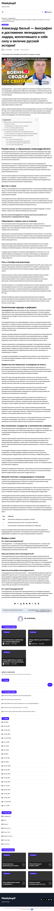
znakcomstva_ (34, 643)
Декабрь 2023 (6, 773)
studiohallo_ (31, 618)
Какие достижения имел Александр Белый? (19, 141)
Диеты (4, 820)
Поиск (6, 680)
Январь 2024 (6, 769)
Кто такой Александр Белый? (16, 139)
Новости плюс (6, 832)
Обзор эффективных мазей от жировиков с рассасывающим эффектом (13, 662)
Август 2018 (6, 805)
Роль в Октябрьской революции (14, 128)
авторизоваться (27, 674)
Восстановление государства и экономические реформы (21, 133)
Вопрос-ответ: (8, 137)
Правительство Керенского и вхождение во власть (20, 131)
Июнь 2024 (6, 750)
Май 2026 (5, 722)
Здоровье (5, 824)
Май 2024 (5, 754)
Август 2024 (6, 742)
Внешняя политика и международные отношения (19, 135)
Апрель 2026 (6, 726)
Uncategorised (5, 24)
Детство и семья (10, 124)
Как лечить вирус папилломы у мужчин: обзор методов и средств (19, 711)
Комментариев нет (25, 49)
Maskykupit (9, 3)
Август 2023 (6, 785)
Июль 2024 (6, 746)
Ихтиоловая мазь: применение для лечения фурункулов (13, 641)
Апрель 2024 (6, 758)
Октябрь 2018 (6, 797)
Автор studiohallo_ (8, 49)
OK (32, 909)
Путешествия (6, 840)
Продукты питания (7, 836)
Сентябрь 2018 (7, 801)
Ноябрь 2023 (6, 777)
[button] (36, 120)
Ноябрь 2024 (6, 730)
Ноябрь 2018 (6, 793)
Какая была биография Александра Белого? (19, 142)
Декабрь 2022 (6, 789)
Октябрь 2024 (6, 734)
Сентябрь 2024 (7, 738)
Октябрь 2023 (6, 781)
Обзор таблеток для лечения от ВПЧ (12, 699)
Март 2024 (6, 762)
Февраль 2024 (7, 765)
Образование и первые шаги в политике (17, 126)
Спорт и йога (6, 844)
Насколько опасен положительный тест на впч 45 (15, 707)
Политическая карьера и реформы (14, 130)
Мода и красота (7, 828)
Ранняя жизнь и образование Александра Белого (17, 122)
